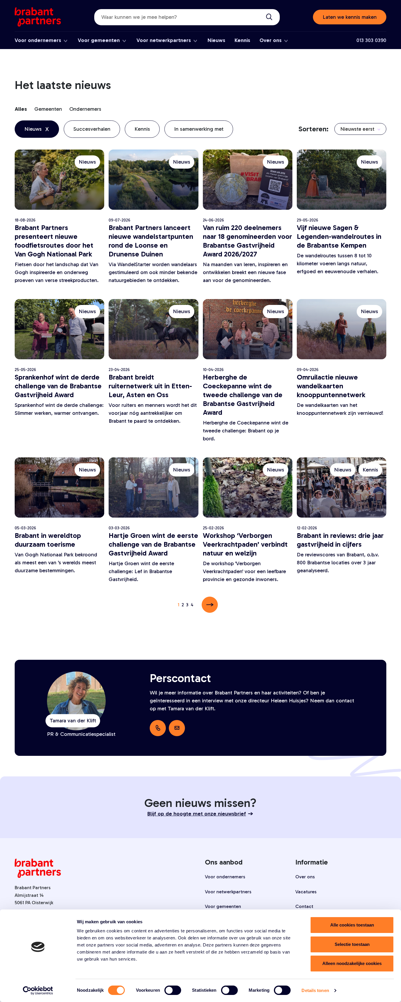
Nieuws (216, 40)
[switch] (172, 990)
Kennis (242, 40)
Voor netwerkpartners (164, 40)
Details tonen (315, 990)
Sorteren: (313, 129)
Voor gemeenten (99, 40)
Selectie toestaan (352, 944)
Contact (304, 906)
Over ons (271, 40)
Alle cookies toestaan (352, 924)
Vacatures (305, 891)
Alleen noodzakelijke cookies (352, 963)
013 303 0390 (371, 40)
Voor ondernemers (38, 40)
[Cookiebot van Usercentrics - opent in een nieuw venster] (38, 990)
